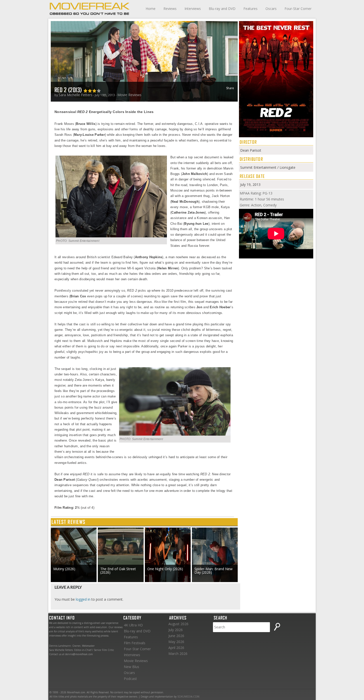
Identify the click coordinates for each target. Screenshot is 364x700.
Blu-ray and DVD (222, 8)
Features (250, 8)
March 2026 (177, 653)
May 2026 (176, 641)
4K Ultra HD (133, 625)
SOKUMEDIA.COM (188, 696)
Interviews (192, 8)
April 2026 (176, 647)
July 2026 (175, 629)
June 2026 (176, 635)
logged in (83, 599)
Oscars (271, 8)
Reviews (170, 8)
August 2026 (178, 623)
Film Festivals (134, 643)
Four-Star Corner (298, 8)
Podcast (130, 678)
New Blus (131, 666)
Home (151, 8)
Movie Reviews (129, 94)
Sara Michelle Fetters (75, 94)
